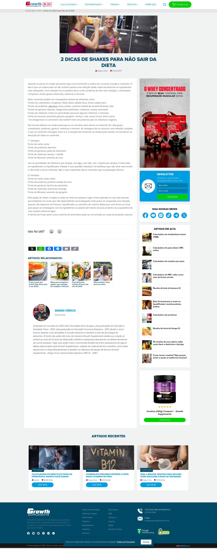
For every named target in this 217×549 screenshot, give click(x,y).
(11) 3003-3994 (150, 512)
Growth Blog (30, 10)
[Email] (66, 249)
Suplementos (92, 470)
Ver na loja (164, 420)
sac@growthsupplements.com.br (157, 520)
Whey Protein (87, 517)
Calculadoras (68, 4)
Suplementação (93, 4)
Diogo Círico (102, 70)
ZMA (110, 513)
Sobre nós (150, 4)
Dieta (39, 10)
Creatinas (85, 529)
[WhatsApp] (40, 249)
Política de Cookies (89, 513)
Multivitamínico (88, 525)
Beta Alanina (113, 509)
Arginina (111, 521)
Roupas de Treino (115, 529)
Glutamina (112, 517)
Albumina (86, 533)
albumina (52, 106)
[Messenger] (57, 249)
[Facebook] (49, 249)
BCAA (110, 525)
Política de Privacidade (91, 509)
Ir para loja (182, 4)
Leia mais (42, 484)
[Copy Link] (75, 249)
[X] (32, 249)
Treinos (114, 4)
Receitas (131, 4)
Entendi (146, 542)
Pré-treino (86, 521)
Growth (36, 480)
